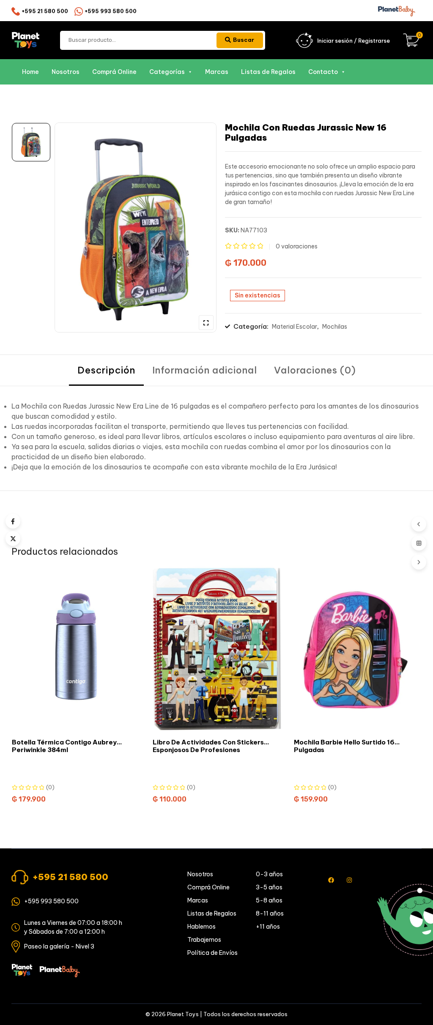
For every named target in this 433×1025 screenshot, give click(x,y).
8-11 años (270, 913)
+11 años (268, 926)
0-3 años (269, 874)
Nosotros (65, 72)
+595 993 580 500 (111, 11)
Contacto (323, 72)
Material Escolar (294, 326)
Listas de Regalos (268, 72)
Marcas (216, 72)
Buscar (243, 39)
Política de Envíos (212, 953)
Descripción (106, 370)
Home (30, 72)
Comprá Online (114, 72)
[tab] (106, 370)
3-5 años (269, 887)
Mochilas (334, 326)
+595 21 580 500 (45, 11)
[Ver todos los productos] (418, 543)
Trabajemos (204, 939)
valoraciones (297, 246)
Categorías (167, 72)
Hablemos (201, 926)
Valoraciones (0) (315, 370)
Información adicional (204, 370)
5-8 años (269, 900)
